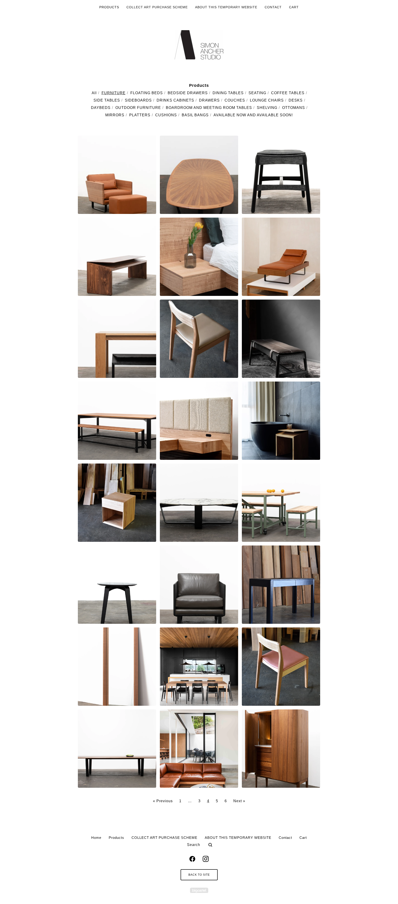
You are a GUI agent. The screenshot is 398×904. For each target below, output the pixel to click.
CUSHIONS (166, 115)
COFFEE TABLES (287, 93)
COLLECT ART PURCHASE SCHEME (157, 7)
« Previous (163, 801)
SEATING (257, 93)
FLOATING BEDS (146, 93)
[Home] (199, 44)
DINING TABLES (228, 93)
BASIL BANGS (195, 115)
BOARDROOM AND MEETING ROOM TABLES (209, 108)
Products (109, 7)
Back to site (199, 874)
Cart (294, 7)
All (94, 93)
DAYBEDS (101, 108)
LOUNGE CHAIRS (267, 100)
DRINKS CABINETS (175, 100)
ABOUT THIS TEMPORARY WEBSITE (226, 7)
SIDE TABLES (107, 100)
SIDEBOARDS (138, 100)
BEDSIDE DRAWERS (188, 93)
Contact (273, 7)
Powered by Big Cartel (199, 890)
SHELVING (267, 108)
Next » (239, 801)
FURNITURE (114, 93)
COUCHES (235, 100)
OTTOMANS (293, 108)
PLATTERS (139, 115)
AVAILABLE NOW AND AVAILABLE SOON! (253, 115)
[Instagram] (205, 859)
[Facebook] (192, 859)
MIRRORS (114, 115)
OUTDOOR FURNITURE (138, 108)
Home (96, 838)
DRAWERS (209, 100)
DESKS (296, 100)
